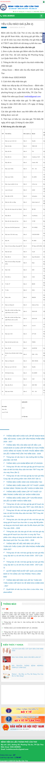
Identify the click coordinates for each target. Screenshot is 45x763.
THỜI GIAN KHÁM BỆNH (5, 1)
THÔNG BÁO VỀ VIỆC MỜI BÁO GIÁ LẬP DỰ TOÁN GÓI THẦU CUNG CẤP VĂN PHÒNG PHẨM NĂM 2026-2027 (23, 546)
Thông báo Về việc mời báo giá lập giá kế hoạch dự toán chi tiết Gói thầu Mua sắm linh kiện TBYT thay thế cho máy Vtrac (23, 513)
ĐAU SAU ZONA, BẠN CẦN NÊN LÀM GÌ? (26, 657)
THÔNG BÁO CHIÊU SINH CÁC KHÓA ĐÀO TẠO (24, 482)
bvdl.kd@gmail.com (32, 97)
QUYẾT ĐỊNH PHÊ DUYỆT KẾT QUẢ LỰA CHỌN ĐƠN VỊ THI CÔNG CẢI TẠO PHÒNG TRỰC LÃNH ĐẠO (22, 574)
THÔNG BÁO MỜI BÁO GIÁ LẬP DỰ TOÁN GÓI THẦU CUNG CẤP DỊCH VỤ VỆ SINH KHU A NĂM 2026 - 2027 (23, 583)
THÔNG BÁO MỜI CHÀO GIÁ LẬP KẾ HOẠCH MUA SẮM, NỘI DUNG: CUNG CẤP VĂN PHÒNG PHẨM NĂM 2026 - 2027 (23, 439)
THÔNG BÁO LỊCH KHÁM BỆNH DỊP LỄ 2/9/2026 (24, 463)
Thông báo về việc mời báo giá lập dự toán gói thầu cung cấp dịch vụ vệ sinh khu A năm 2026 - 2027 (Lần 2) (23, 555)
